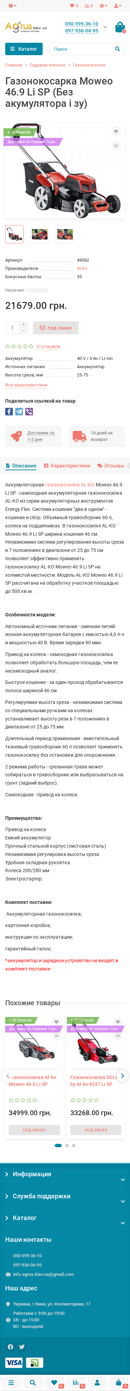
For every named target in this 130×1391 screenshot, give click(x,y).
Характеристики (70, 466)
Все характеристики (26, 384)
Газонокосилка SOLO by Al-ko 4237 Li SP (94, 1081)
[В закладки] (116, 132)
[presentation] (8, 1076)
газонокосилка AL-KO (70, 484)
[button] (58, 1145)
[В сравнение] (116, 145)
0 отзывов (48, 346)
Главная (13, 65)
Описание (24, 466)
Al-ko (82, 268)
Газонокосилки (89, 65)
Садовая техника (47, 65)
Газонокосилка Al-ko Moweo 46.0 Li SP (32, 1081)
